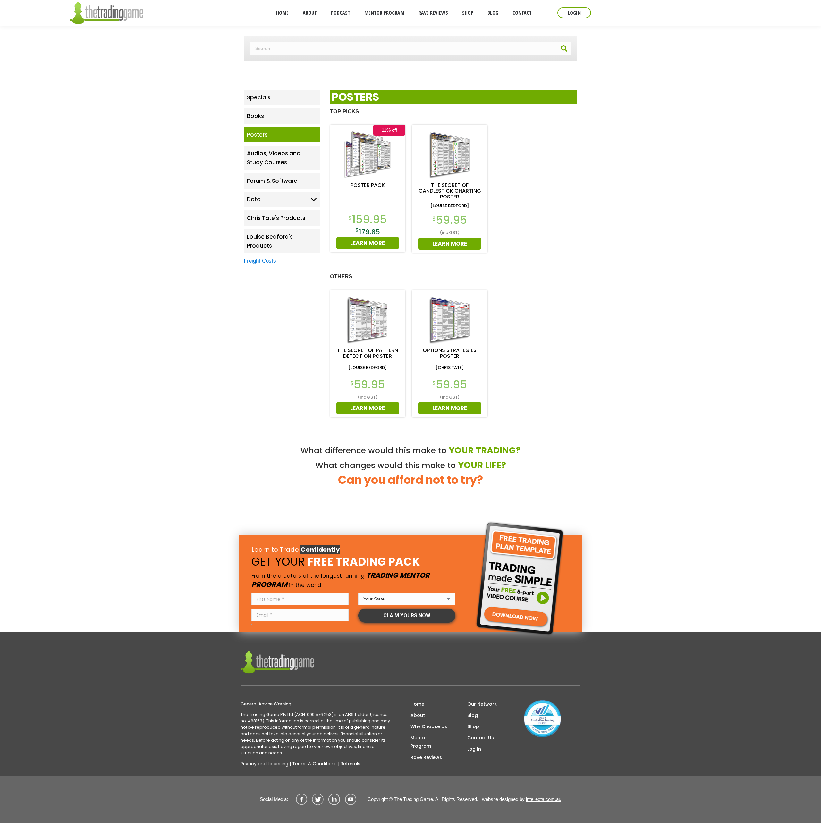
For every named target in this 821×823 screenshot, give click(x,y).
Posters (257, 135)
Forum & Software (272, 181)
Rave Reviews (426, 757)
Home (417, 704)
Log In (474, 749)
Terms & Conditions (314, 763)
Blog (472, 715)
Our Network (482, 704)
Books (255, 116)
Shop (473, 726)
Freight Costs (260, 261)
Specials (258, 97)
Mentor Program (420, 742)
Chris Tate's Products (276, 218)
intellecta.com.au (543, 799)
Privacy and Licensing (264, 763)
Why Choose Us (428, 726)
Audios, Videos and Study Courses (273, 157)
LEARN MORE (367, 243)
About (417, 715)
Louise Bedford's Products (270, 241)
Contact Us (480, 738)
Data (254, 199)
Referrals (350, 763)
